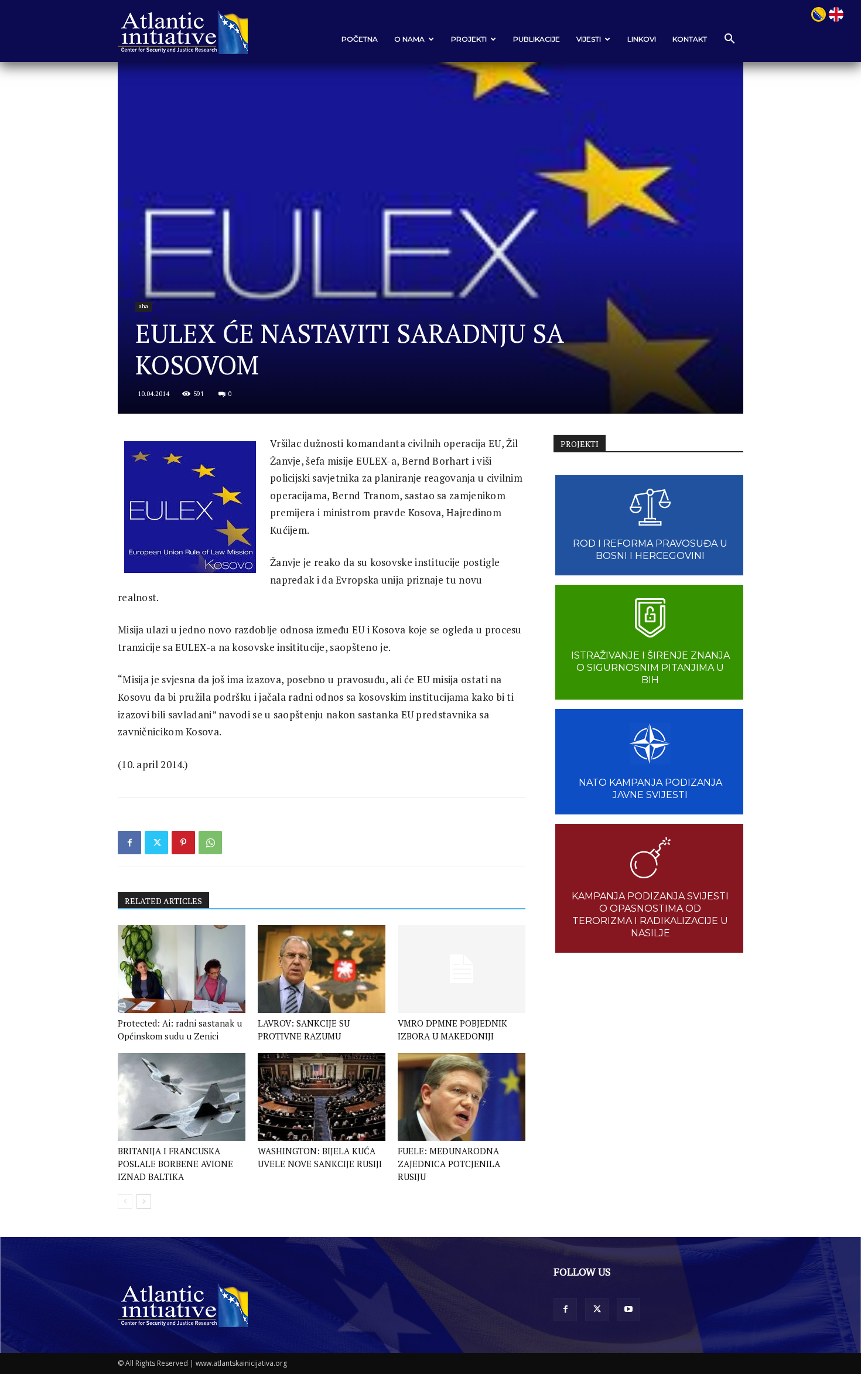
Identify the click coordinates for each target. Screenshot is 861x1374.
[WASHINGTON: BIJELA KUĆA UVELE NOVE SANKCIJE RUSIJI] (321, 1097)
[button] (729, 39)
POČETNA (359, 39)
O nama (409, 39)
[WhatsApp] (210, 842)
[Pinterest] (183, 842)
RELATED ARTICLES (163, 900)
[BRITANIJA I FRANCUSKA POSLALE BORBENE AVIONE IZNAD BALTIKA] (181, 1097)
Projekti (469, 39)
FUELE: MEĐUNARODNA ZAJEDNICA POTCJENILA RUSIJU (449, 1163)
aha (143, 306)
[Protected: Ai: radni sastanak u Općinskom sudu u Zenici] (181, 969)
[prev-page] (125, 1201)
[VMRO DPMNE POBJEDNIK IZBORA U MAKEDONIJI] (461, 969)
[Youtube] (628, 1309)
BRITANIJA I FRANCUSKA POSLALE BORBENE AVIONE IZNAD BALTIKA (175, 1163)
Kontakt (689, 39)
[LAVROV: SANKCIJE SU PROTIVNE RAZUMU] (321, 969)
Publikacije (536, 39)
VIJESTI (588, 39)
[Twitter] (156, 842)
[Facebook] (129, 842)
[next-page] (143, 1201)
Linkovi (641, 39)
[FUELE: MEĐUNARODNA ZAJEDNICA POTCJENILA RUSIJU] (461, 1097)
